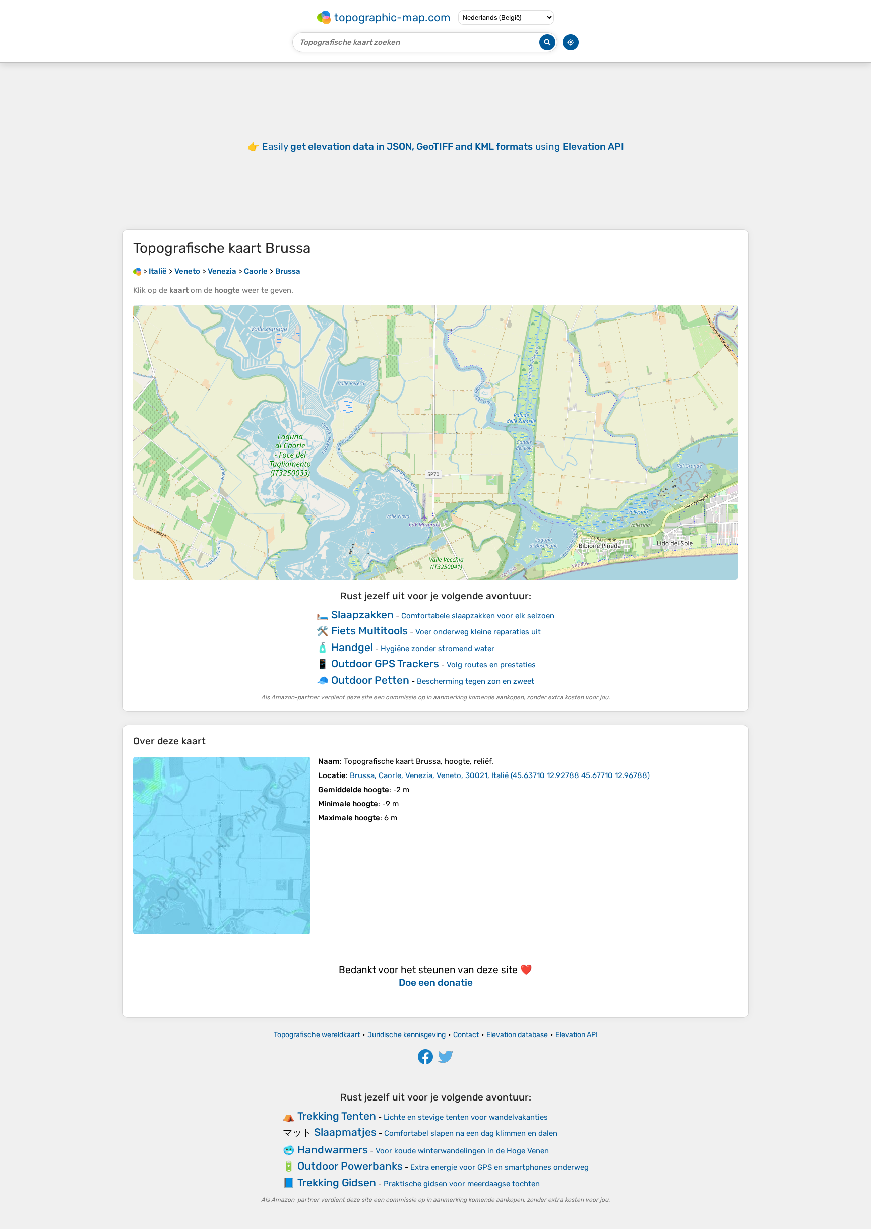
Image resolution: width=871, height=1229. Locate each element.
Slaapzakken (362, 614)
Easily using (443, 146)
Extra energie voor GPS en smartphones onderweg (499, 1167)
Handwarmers (332, 1149)
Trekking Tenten (336, 1116)
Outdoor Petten (370, 680)
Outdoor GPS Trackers (385, 663)
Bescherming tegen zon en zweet (475, 681)
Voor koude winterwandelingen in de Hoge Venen (462, 1150)
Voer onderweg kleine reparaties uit (478, 631)
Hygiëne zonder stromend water (437, 648)
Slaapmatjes (345, 1132)
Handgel (352, 647)
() (500, 775)
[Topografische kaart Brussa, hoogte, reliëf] (221, 845)
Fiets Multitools (369, 630)
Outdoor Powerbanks (350, 1165)
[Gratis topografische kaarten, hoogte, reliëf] (137, 271)
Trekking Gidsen (336, 1182)
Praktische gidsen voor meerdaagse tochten (462, 1183)
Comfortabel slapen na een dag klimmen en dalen (470, 1133)
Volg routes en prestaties (491, 664)
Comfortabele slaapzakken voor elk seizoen (477, 615)
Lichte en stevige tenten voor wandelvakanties (466, 1117)
